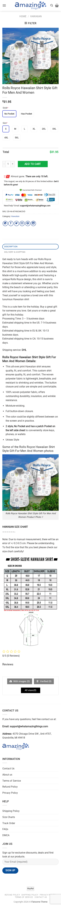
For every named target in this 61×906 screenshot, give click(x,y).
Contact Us (8, 768)
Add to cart (33, 163)
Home (22, 16)
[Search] (51, 5)
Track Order (8, 823)
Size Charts (8, 817)
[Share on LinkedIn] (33, 223)
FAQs (5, 829)
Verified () (45, 681)
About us (7, 774)
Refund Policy (10, 786)
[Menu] (4, 5)
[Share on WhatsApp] (5, 223)
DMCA (5, 835)
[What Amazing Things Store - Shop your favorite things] (30, 5)
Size (5, 123)
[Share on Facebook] (10, 223)
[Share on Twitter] (16, 223)
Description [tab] (11, 246)
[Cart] (57, 5)
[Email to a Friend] (22, 223)
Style (5, 108)
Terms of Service (11, 780)
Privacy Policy (10, 792)
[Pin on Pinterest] (27, 223)
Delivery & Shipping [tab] (14, 252)
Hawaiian (36, 16)
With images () (21, 681)
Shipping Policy (11, 810)
